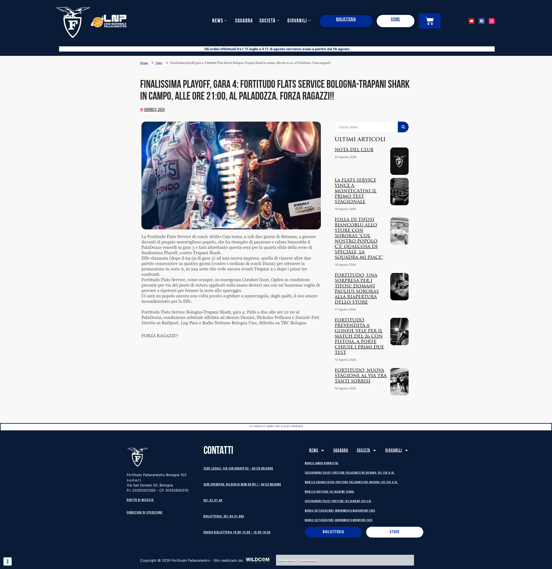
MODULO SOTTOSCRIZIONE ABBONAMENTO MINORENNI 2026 (338, 520)
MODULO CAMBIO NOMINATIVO (321, 463)
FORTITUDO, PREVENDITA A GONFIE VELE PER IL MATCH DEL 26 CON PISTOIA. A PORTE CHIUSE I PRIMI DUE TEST (359, 336)
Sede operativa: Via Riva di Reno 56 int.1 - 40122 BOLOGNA (242, 484)
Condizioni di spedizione (145, 512)
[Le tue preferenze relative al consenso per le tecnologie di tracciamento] (7, 561)
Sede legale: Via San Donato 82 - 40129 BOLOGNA (238, 468)
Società (267, 21)
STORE (395, 19)
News (217, 21)
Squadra (244, 21)
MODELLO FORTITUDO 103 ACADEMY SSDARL (329, 492)
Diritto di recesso (140, 500)
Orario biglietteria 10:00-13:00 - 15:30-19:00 (237, 532)
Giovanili (297, 21)
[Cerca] (403, 127)
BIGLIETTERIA (346, 19)
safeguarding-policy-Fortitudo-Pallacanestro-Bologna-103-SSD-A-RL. (350, 473)
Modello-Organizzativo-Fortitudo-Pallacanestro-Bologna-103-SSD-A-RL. (351, 482)
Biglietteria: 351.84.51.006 (224, 516)
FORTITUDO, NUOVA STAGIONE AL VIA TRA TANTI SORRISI (361, 376)
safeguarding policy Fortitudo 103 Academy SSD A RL (338, 501)
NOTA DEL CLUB (354, 150)
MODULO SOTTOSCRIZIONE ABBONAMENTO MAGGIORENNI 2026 (340, 510)
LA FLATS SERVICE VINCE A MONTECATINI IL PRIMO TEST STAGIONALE (355, 191)
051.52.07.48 (213, 500)
